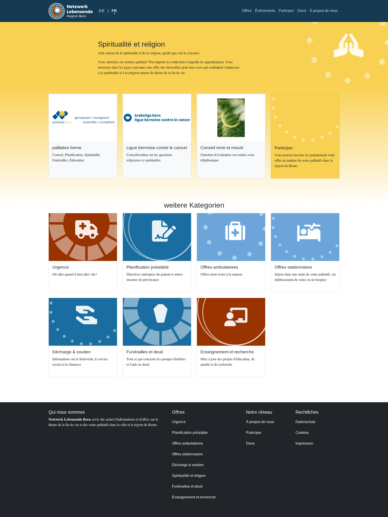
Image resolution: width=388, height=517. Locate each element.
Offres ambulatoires (187, 443)
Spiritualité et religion (189, 476)
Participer (286, 11)
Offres (246, 11)
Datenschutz (305, 422)
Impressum (304, 443)
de (102, 11)
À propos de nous (324, 11)
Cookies (302, 432)
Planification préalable (190, 432)
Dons (302, 11)
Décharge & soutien (188, 465)
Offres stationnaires (187, 454)
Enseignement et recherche (194, 497)
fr (114, 11)
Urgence (179, 422)
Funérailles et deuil (187, 486)
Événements (265, 11)
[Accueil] (70, 11)
